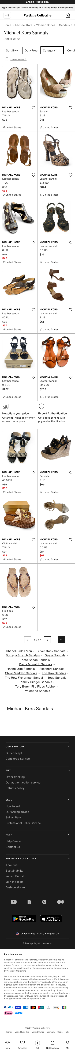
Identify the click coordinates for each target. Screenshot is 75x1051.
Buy (8, 770)
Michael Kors (23, 25)
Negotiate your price (15, 413)
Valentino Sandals (37, 691)
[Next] (47, 639)
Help (9, 834)
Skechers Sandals (51, 669)
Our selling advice (17, 812)
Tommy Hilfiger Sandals (35, 682)
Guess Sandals (54, 655)
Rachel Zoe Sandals (21, 669)
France (9, 1032)
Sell (9, 799)
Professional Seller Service (23, 823)
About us (11, 865)
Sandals (64, 25)
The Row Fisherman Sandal (24, 678)
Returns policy (15, 788)
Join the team (15, 882)
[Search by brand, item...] (7, 15)
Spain (60, 1032)
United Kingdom (22, 1032)
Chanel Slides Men (19, 651)
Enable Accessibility (37, 2)
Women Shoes (45, 25)
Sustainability (14, 870)
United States (38, 1032)
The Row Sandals (54, 673)
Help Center (13, 841)
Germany (51, 1032)
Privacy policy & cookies (36, 943)
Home (7, 25)
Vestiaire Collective (21, 858)
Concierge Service (18, 759)
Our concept (14, 753)
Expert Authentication (52, 413)
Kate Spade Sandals (35, 660)
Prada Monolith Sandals (35, 664)
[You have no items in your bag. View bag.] (67, 15)
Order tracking (15, 777)
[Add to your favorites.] (33, 108)
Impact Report (15, 876)
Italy (67, 1032)
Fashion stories (15, 887)
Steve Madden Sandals (21, 673)
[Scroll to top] (61, 639)
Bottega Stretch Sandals (23, 655)
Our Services (15, 746)
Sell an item (13, 817)
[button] (67, 15)
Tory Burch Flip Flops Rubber (35, 686)
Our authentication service (23, 782)
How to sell (13, 806)
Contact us (13, 847)
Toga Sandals (57, 678)
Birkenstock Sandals (51, 651)
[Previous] (27, 639)
